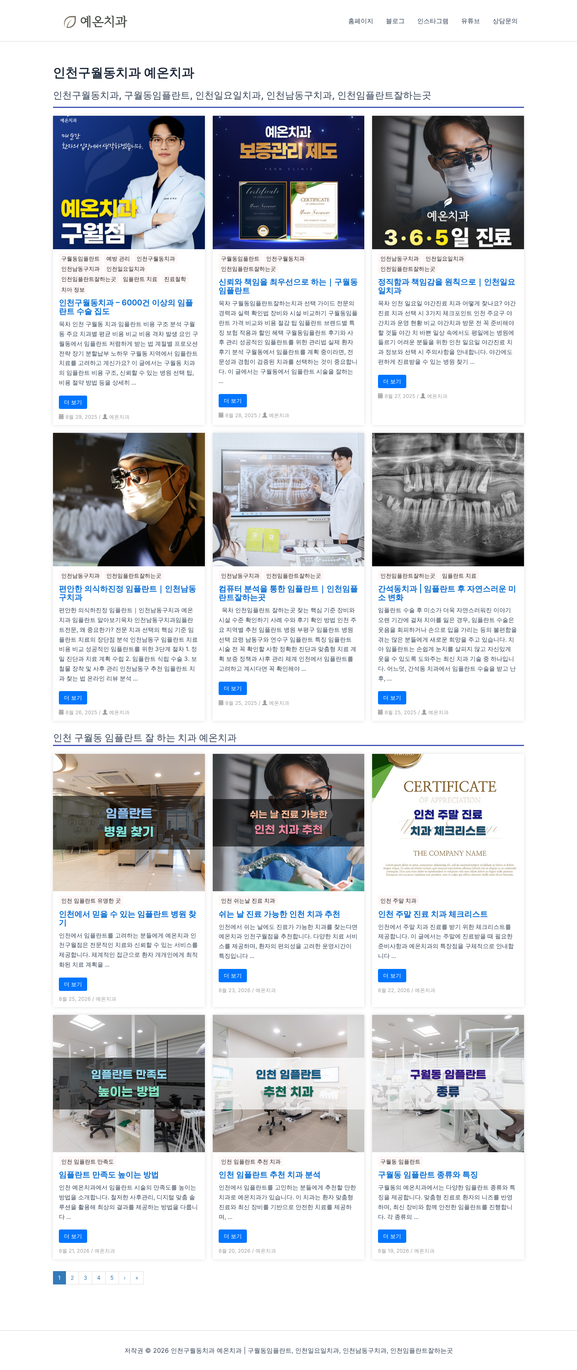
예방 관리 (118, 258)
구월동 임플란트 (400, 1161)
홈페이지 (360, 21)
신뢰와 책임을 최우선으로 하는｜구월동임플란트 (288, 286)
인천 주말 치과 (398, 900)
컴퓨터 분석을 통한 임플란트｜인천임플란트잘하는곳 (288, 593)
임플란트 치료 (140, 278)
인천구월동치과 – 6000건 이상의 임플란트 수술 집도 (126, 307)
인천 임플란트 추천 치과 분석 (270, 1174)
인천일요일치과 (125, 268)
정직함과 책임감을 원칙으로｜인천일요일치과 (446, 286)
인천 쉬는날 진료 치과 (248, 900)
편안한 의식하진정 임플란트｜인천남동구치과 (127, 593)
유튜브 (470, 21)
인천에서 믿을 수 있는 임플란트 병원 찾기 (127, 918)
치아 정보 (73, 289)
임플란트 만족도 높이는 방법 (109, 1174)
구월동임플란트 (80, 258)
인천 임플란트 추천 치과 (251, 1161)
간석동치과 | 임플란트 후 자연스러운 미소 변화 (447, 593)
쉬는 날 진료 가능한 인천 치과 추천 (279, 914)
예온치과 (119, 417)
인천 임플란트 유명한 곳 (91, 900)
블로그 (395, 21)
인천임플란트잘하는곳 (88, 278)
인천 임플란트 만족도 (87, 1161)
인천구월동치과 (156, 258)
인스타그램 (433, 21)
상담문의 (505, 21)
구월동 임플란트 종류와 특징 (428, 1174)
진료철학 (175, 278)
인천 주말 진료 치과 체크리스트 (433, 914)
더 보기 (73, 402)
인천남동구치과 (80, 268)
